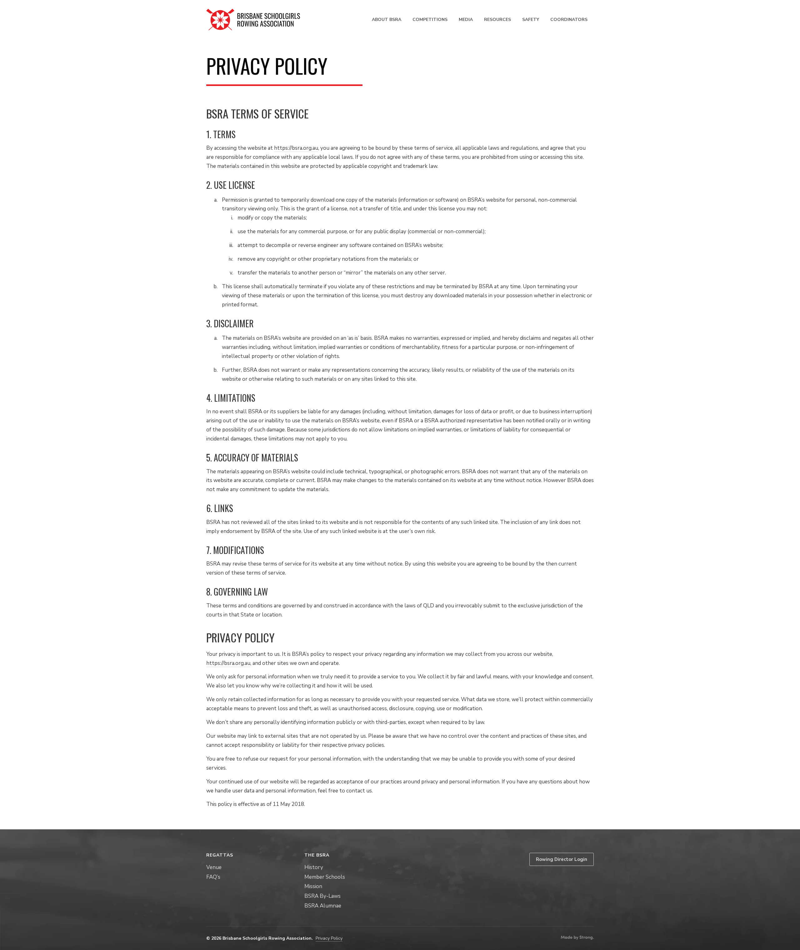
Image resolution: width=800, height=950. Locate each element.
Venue (214, 867)
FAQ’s (213, 877)
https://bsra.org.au (296, 148)
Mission (313, 886)
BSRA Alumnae (322, 905)
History (313, 867)
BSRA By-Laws (322, 896)
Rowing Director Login (561, 859)
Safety (530, 20)
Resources (497, 20)
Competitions (430, 20)
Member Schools (324, 877)
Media (466, 20)
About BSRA (386, 20)
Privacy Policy (329, 938)
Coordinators (569, 20)
